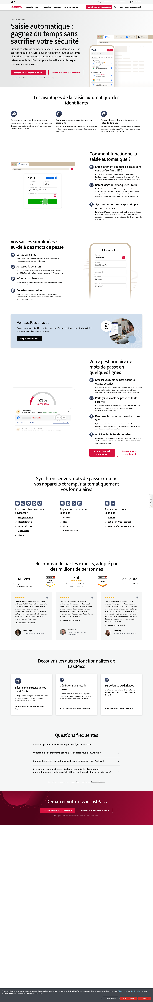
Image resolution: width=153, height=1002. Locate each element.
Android (111, 517)
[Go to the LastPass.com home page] (16, 7)
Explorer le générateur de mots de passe (75, 708)
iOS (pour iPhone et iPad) (119, 521)
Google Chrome (25, 517)
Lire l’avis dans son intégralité (25, 623)
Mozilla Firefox (25, 521)
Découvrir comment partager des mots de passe (29, 707)
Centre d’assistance (98, 782)
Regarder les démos (29, 338)
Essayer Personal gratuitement (28, 72)
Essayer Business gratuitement (66, 72)
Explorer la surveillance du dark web (118, 708)
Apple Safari (23, 530)
